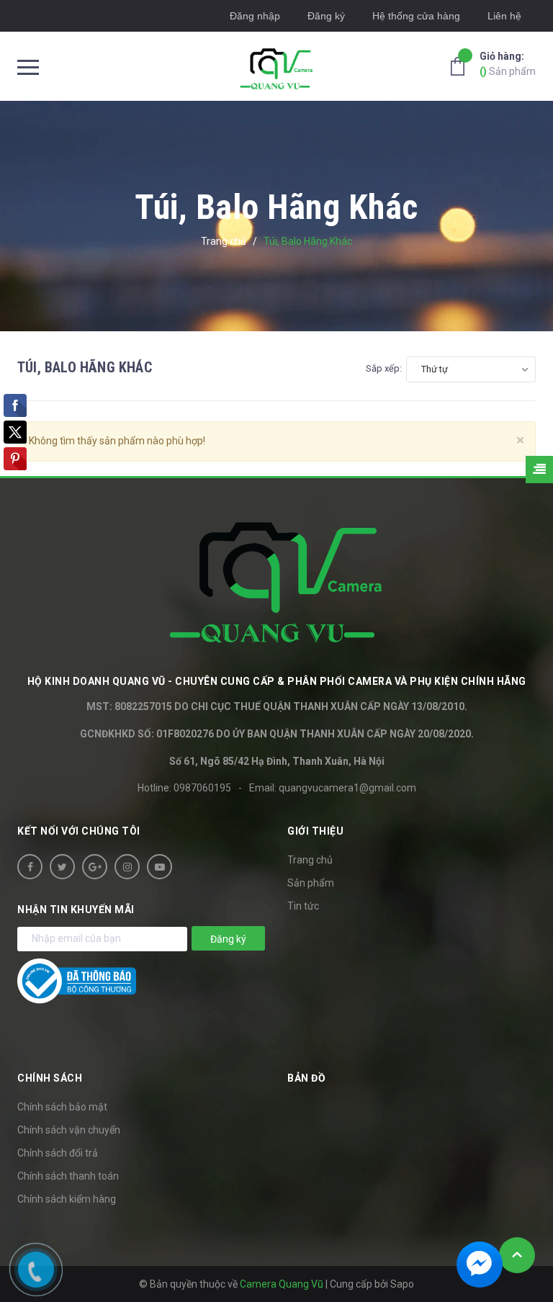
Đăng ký (326, 16)
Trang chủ (310, 860)
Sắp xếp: (384, 368)
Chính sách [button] (49, 1078)
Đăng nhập (255, 16)
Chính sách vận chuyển (68, 1130)
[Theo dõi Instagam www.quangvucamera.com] (127, 866)
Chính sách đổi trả (57, 1153)
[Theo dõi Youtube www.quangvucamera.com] (159, 866)
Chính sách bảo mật (62, 1107)
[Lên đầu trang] (517, 1255)
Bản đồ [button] (306, 1078)
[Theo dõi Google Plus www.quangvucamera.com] (94, 866)
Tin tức (303, 906)
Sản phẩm (508, 63)
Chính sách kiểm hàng (66, 1199)
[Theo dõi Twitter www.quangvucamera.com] (62, 866)
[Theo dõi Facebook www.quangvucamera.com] (29, 866)
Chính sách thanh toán (68, 1176)
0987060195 (202, 788)
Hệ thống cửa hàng (416, 16)
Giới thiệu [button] (315, 831)
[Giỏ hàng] (461, 65)
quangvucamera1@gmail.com (347, 788)
